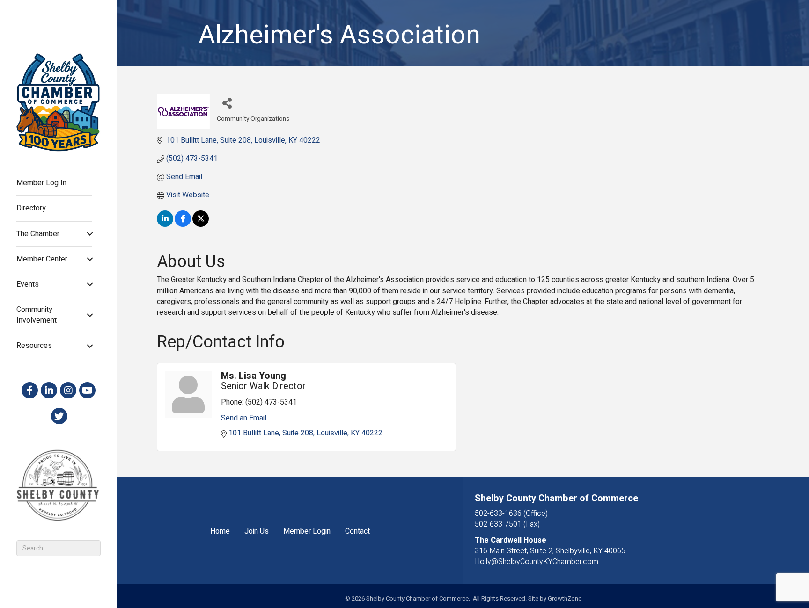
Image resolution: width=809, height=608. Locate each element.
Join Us (256, 531)
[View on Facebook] (183, 224)
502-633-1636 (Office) (511, 513)
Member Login (307, 531)
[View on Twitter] (200, 224)
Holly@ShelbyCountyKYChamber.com (536, 561)
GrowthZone (564, 598)
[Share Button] (227, 102)
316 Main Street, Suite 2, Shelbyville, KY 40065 (550, 551)
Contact (357, 531)
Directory (31, 208)
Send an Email (243, 418)
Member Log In (41, 182)
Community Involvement (36, 315)
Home (220, 531)
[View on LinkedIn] (165, 224)
